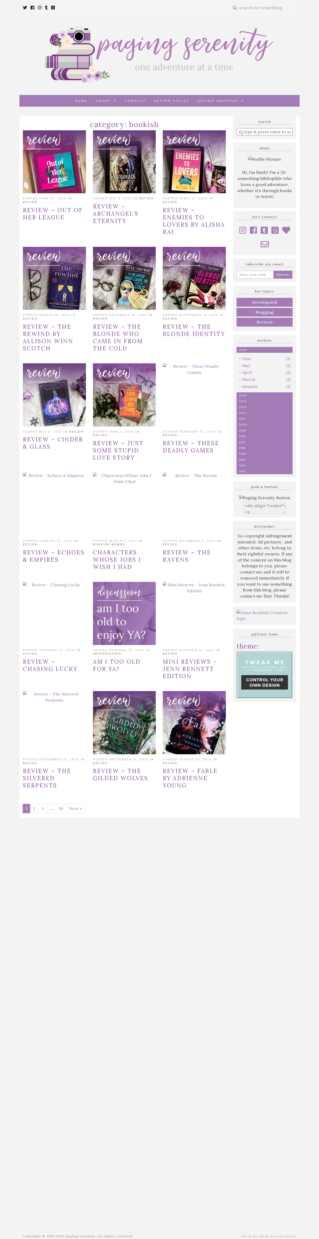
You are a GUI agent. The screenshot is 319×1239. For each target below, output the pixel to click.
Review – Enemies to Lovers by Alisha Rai (194, 221)
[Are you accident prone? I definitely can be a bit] (160, 928)
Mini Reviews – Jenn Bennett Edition (190, 669)
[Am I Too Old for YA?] (124, 613)
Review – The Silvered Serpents (47, 778)
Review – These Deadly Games (191, 447)
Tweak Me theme (255, 1236)
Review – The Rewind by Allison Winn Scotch (48, 337)
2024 (243, 401)
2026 (243, 350)
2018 (242, 436)
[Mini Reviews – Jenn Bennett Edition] (194, 613)
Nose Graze (286, 1236)
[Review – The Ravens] (194, 504)
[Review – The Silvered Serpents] (54, 722)
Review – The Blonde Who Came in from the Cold (118, 337)
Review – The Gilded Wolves (120, 774)
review (30, 202)
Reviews (265, 322)
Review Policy (171, 100)
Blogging (264, 312)
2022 (243, 413)
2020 (243, 424)
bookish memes (109, 544)
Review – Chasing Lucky (50, 665)
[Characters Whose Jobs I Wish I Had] (124, 504)
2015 (242, 454)
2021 (242, 418)
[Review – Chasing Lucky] (54, 613)
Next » (75, 808)
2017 (242, 442)
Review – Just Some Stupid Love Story (118, 450)
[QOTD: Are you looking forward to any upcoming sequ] (79, 958)
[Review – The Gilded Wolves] (124, 722)
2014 (242, 459)
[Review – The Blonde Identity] (194, 278)
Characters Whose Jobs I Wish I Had (117, 560)
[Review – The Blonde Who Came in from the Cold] (124, 278)
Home (81, 100)
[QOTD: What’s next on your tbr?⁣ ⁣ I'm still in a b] (200, 988)
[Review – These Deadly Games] (194, 394)
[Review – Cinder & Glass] (54, 394)
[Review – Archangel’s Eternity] (124, 161)
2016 (242, 448)
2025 (243, 395)
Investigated (107, 653)
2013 (242, 465)
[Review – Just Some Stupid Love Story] (124, 394)
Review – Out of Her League (53, 214)
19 (61, 808)
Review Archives (219, 100)
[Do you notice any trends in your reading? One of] (281, 955)
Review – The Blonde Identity (194, 330)
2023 (243, 407)
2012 (242, 471)
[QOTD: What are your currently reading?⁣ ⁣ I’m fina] (240, 1021)
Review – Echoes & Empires (54, 556)
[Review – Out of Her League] (54, 161)
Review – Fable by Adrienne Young (190, 778)
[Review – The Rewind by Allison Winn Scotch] (54, 278)
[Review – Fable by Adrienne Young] (194, 722)
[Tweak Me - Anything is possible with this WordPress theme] (265, 674)
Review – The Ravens (187, 556)
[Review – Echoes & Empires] (54, 504)
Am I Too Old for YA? (117, 665)
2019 (242, 430)
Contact (135, 100)
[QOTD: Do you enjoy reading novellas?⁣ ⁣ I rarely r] (38, 1015)
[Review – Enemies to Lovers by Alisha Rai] (194, 161)
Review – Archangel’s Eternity (116, 214)
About (105, 100)
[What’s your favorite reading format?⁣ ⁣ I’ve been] (119, 1030)
